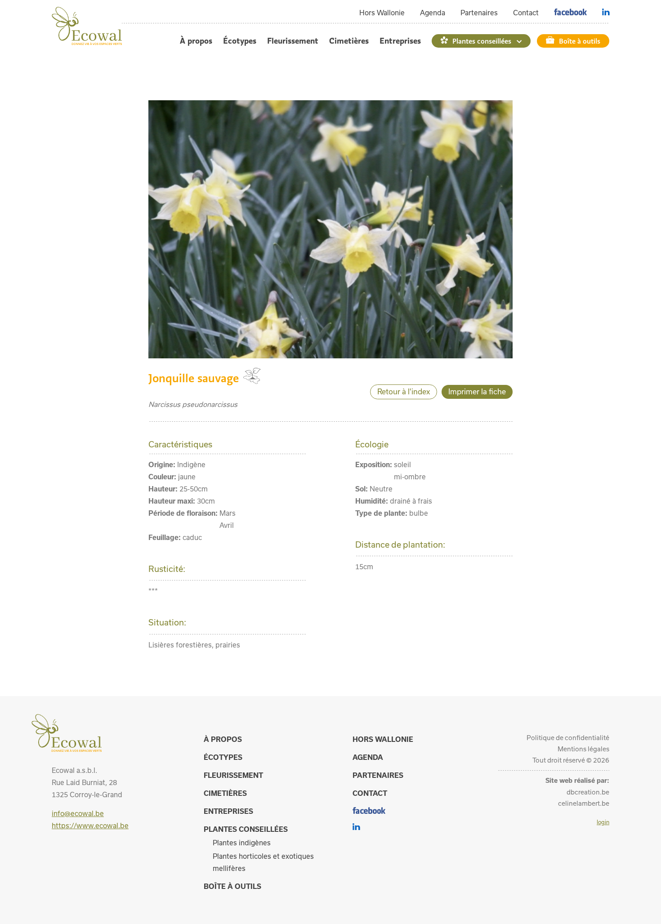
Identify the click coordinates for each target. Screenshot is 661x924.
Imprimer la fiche (477, 391)
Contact (526, 13)
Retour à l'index (403, 391)
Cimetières (349, 41)
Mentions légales (583, 749)
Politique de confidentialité (568, 737)
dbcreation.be (588, 792)
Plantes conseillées (481, 40)
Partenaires (479, 13)
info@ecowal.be (78, 813)
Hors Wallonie (382, 13)
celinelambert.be (583, 803)
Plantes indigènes (242, 843)
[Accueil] (87, 42)
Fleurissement (292, 41)
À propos (196, 41)
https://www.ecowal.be (90, 825)
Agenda (432, 13)
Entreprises (400, 41)
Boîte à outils (579, 40)
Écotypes (239, 41)
